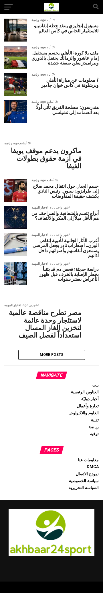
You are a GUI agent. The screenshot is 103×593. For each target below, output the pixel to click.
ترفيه (94, 433)
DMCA (93, 466)
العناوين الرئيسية (85, 392)
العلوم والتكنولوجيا (83, 413)
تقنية (95, 420)
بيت (95, 385)
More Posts (52, 354)
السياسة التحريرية (84, 487)
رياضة (94, 427)
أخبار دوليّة (90, 398)
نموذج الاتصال (87, 474)
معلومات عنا (88, 459)
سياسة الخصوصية (84, 480)
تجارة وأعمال (88, 406)
